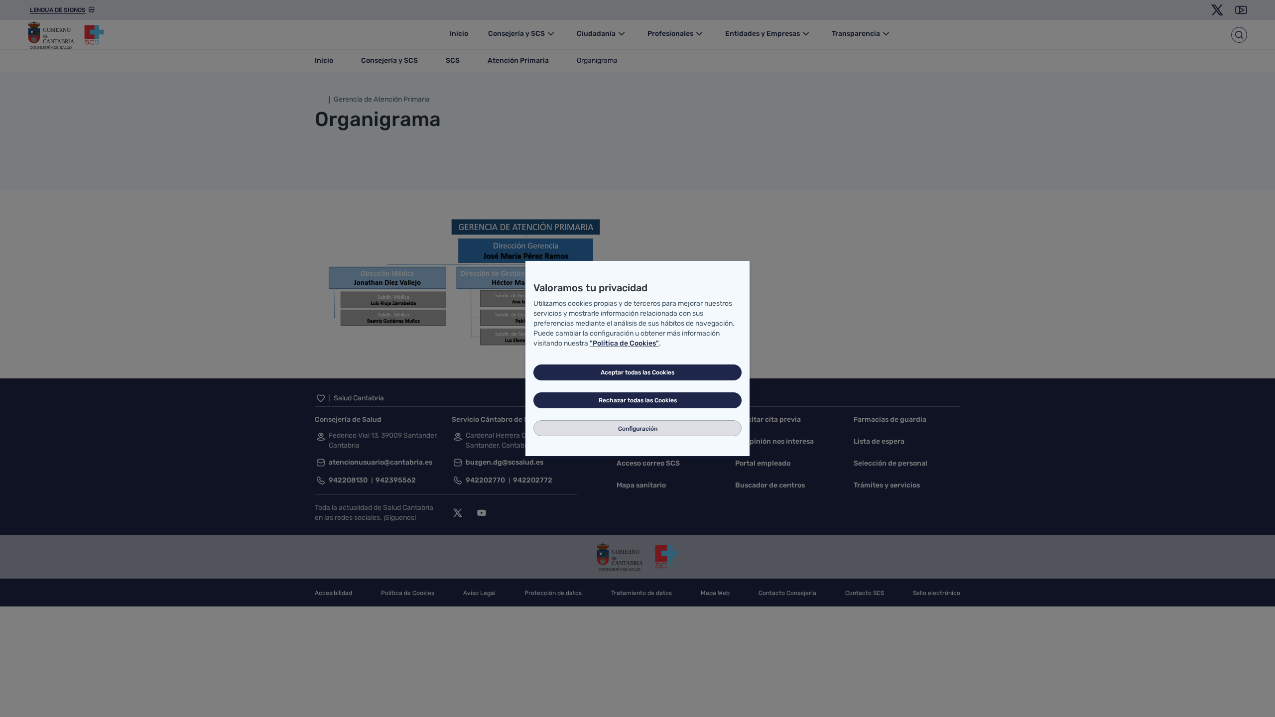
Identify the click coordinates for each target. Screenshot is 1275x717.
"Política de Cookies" (624, 343)
